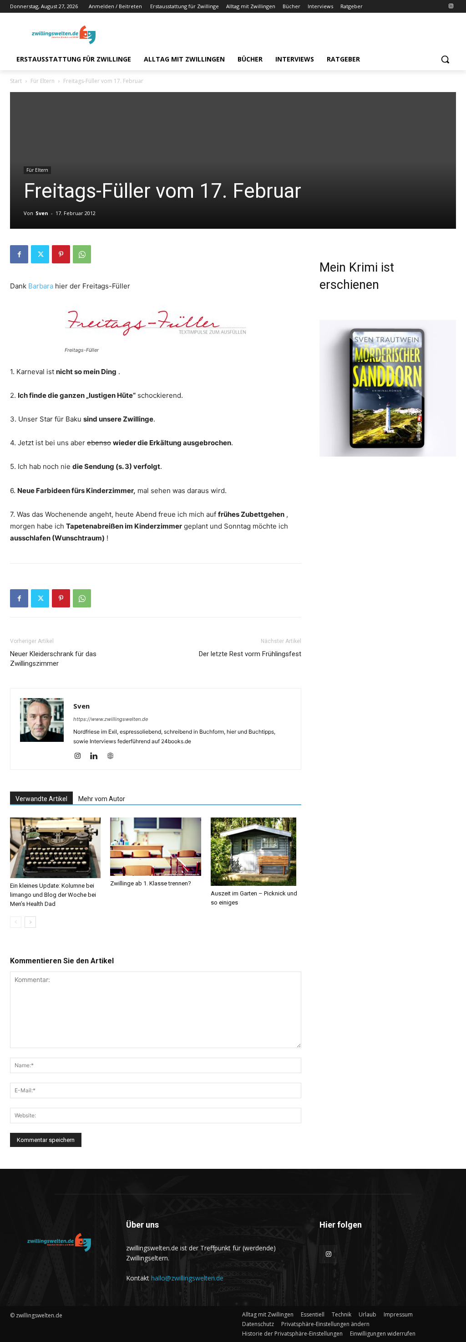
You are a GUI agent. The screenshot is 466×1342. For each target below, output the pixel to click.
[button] (445, 59)
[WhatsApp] (82, 254)
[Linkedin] (97, 756)
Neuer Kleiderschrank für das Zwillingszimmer (53, 659)
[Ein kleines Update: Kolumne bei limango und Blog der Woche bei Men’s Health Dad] (55, 848)
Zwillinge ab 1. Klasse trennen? (150, 883)
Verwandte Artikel (41, 798)
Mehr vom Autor (101, 798)
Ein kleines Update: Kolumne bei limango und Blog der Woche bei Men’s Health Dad (53, 894)
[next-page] (30, 922)
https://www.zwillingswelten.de (110, 719)
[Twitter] (40, 254)
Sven (41, 213)
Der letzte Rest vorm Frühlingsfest (250, 654)
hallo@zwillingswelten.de (187, 1278)
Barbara (40, 286)
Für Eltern (42, 81)
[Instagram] (451, 6)
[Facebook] (19, 254)
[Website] (113, 756)
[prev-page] (15, 922)
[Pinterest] (61, 254)
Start (16, 81)
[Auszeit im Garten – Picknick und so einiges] (256, 852)
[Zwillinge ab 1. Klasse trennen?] (155, 847)
